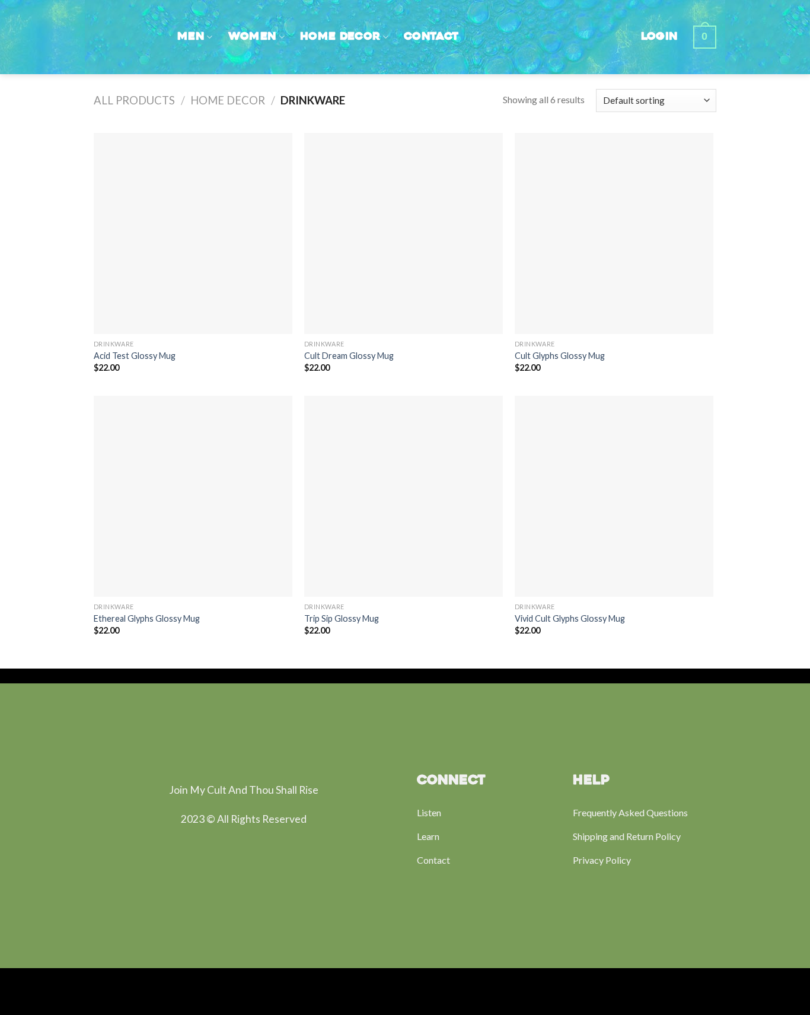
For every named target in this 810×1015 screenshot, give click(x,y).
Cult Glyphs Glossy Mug (560, 356)
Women (252, 37)
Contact (431, 37)
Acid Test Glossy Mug (135, 356)
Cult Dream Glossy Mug (349, 356)
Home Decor (340, 37)
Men (191, 37)
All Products (134, 100)
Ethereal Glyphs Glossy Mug (147, 618)
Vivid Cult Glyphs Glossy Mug (570, 618)
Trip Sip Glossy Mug (341, 618)
